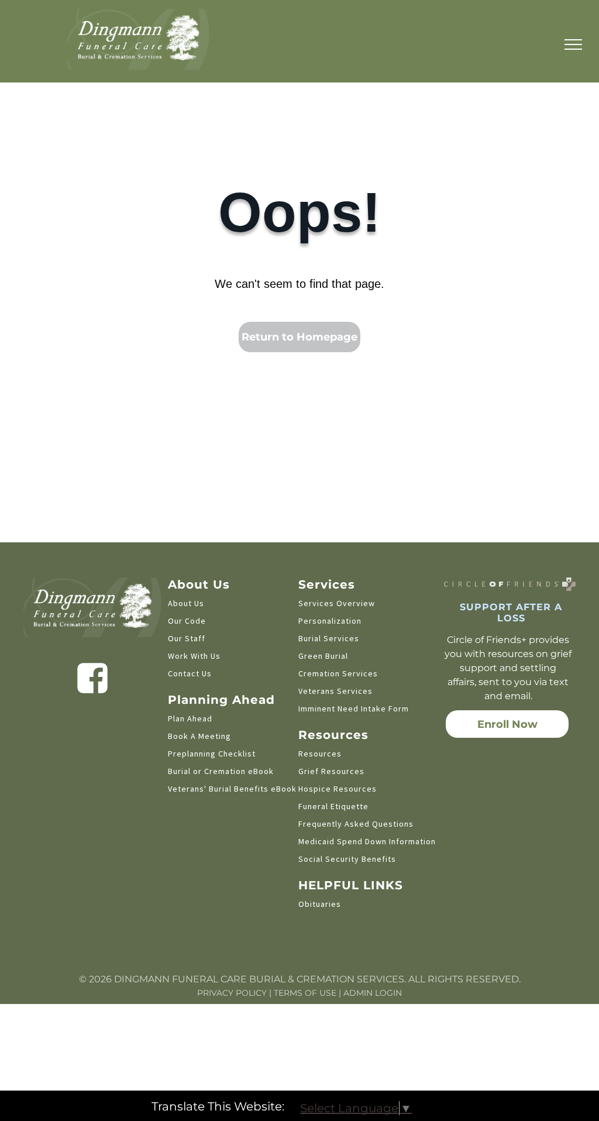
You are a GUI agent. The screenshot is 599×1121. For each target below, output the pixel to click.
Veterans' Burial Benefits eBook (232, 788)
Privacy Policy (232, 993)
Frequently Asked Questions (356, 824)
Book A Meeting (199, 736)
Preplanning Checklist (212, 753)
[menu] (573, 44)
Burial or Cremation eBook (221, 771)
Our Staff (186, 638)
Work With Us (194, 656)
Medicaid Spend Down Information (367, 841)
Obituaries (319, 904)
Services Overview (336, 603)
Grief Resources (331, 771)
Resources (320, 753)
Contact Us (190, 673)
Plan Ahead (190, 718)
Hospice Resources (337, 788)
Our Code (187, 620)
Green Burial (323, 656)
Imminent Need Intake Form (353, 708)
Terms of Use (305, 993)
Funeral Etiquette (333, 806)
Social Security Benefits (347, 859)
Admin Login (372, 993)
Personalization (330, 620)
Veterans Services (335, 691)
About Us (186, 603)
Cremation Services (338, 673)
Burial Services (328, 638)
